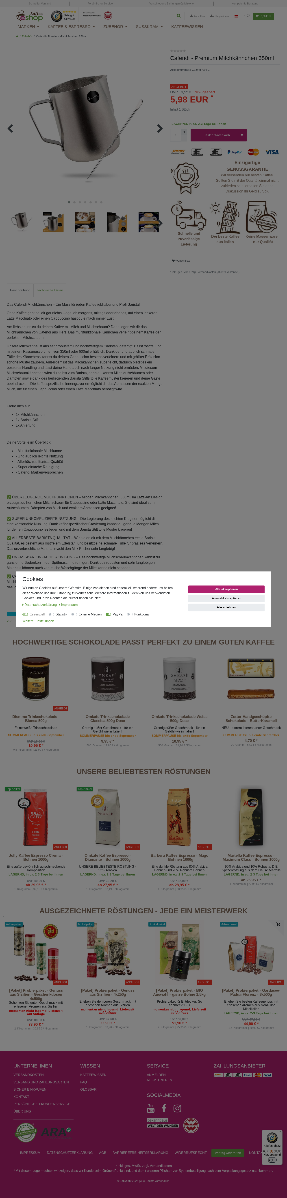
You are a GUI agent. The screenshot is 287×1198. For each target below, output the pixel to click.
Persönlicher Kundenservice (41, 1104)
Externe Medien (90, 614)
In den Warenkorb (217, 135)
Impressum (30, 1153)
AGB (102, 1153)
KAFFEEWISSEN (93, 1075)
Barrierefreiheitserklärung (140, 1153)
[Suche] (179, 16)
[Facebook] (166, 1108)
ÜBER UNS (22, 1111)
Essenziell (37, 614)
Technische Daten (50, 290)
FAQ (83, 1082)
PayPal (118, 614)
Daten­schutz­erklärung (70, 1153)
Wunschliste (182, 260)
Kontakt (21, 1097)
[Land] (236, 16)
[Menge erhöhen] (184, 132)
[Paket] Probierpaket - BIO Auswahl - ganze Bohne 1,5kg (179, 993)
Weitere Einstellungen (38, 621)
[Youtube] (153, 1108)
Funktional (141, 614)
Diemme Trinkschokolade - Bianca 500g (36, 719)
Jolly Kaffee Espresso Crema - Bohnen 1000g (36, 858)
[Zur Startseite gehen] (17, 36)
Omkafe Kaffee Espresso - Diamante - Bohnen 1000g (108, 858)
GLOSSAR (88, 1089)
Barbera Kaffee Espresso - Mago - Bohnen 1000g (179, 858)
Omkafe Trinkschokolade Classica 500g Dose (108, 719)
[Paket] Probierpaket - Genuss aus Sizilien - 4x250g (108, 993)
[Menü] (280, 1132)
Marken (26, 26)
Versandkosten (28, 1075)
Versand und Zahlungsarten (41, 1082)
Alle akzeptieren (226, 589)
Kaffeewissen (187, 26)
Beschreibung (20, 290)
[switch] (272, 1160)
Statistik (61, 614)
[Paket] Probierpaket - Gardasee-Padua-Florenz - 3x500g (251, 993)
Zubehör (113, 26)
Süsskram (147, 26)
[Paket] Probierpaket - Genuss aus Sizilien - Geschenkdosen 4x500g (36, 995)
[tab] (20, 290)
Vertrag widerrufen (228, 1153)
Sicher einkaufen (29, 1089)
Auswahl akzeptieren (226, 598)
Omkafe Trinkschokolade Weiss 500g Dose (179, 719)
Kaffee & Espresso (69, 26)
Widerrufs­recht (191, 1153)
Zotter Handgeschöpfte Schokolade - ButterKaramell (251, 719)
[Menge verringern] (184, 138)
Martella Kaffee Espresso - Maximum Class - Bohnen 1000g (251, 858)
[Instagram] (180, 1108)
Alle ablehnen (226, 607)
